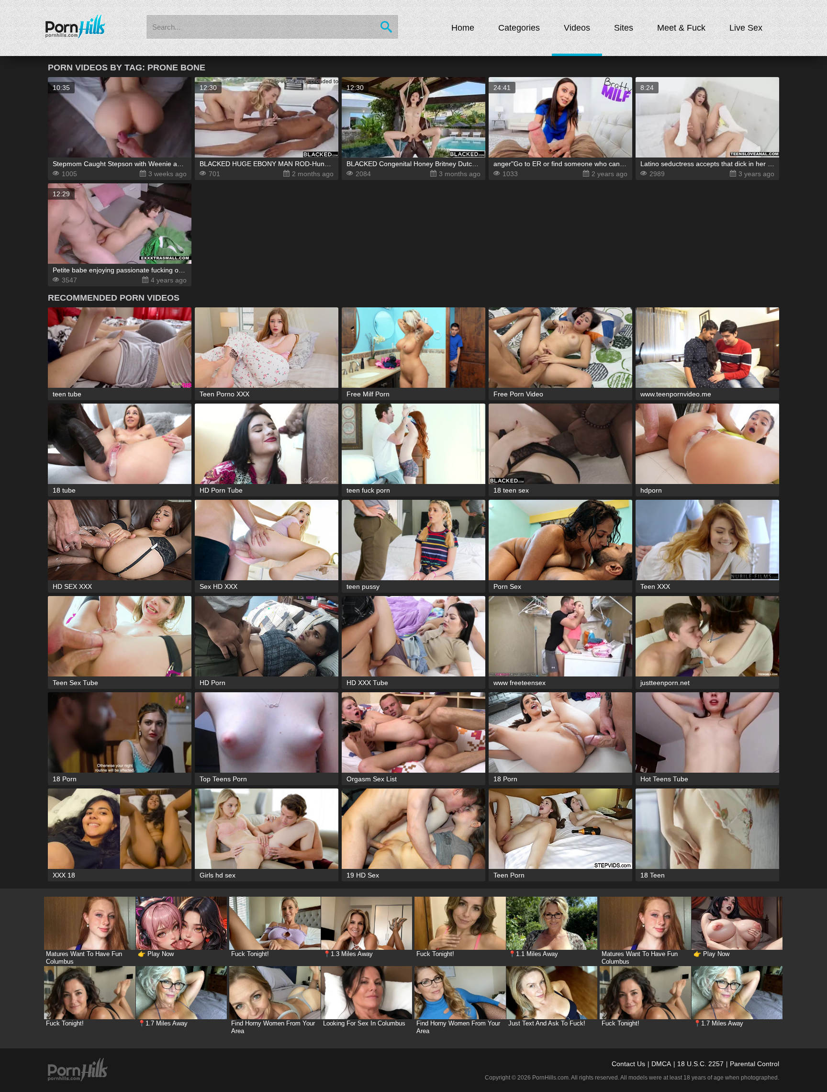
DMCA (661, 1064)
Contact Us (628, 1064)
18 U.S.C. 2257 (700, 1064)
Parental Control (754, 1064)
